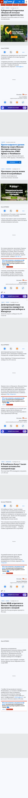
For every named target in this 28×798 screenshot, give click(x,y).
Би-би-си (17, 256)
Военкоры (16, 4)
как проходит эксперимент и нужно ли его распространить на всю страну (13, 262)
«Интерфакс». (11, 66)
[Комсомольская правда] (8, 2)
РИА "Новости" (13, 561)
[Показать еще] (23, 52)
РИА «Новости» (11, 394)
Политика (8, 302)
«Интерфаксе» (18, 695)
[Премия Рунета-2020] (13, 1)
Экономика (8, 756)
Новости (3, 4)
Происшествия (9, 461)
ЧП (4, 292)
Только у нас (9, 4)
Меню (1, 1)
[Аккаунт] (26, 1)
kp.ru (25, 94)
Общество (3, 142)
